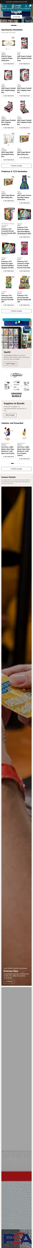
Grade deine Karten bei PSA (16, 2)
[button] (5, 6)
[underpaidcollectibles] (16, 6)
